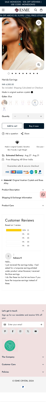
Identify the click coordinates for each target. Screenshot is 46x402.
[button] (41, 10)
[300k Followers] (13, 331)
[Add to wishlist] (39, 23)
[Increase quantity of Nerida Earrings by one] (41, 116)
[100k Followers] (20, 331)
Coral (29, 103)
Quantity (5, 116)
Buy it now (34, 126)
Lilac (23, 103)
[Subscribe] (41, 325)
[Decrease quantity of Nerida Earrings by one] (15, 116)
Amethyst (41, 103)
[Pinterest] (5, 331)
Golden (10, 103)
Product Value (4, 103)
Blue (35, 103)
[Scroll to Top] (41, 388)
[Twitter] (28, 331)
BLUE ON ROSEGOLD (4, 109)
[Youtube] (36, 331)
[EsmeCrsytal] (23, 10)
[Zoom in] (39, 65)
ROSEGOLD (17, 103)
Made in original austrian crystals (16, 92)
